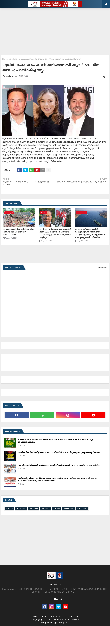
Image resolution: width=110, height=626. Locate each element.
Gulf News (83, 508)
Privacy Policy (71, 616)
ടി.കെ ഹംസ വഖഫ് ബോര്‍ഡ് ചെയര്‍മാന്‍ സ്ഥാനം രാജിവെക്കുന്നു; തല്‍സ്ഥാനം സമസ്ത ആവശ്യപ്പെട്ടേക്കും (55, 440)
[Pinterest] (37, 170)
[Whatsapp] (31, 170)
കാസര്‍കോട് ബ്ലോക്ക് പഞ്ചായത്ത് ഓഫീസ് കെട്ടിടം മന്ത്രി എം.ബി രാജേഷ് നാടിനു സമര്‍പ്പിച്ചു (59, 465)
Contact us (56, 616)
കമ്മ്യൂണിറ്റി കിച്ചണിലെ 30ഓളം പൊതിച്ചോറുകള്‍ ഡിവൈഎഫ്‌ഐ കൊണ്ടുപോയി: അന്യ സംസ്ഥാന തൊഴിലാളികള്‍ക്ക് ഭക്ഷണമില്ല (57, 479)
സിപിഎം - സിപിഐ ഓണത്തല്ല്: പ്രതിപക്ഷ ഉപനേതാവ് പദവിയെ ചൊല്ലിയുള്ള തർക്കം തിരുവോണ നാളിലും (55, 233)
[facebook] (16, 415)
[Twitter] (25, 170)
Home (5, 59)
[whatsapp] (42, 415)
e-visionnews (55, 619)
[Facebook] (19, 170)
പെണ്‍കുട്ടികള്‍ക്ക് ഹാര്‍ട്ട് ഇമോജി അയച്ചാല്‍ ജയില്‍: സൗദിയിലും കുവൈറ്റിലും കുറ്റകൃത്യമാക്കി (59, 452)
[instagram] (68, 415)
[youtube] (93, 415)
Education (69, 508)
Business (22, 508)
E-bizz (57, 508)
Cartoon (34, 508)
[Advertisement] (55, 30)
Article (10, 508)
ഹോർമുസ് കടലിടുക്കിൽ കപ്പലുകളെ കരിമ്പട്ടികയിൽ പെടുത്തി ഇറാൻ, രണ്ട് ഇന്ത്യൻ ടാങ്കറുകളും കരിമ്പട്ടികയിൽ (90, 233)
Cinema (46, 508)
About (44, 616)
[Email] (42, 170)
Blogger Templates (60, 622)
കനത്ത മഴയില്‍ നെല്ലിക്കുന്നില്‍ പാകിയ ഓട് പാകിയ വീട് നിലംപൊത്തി (18, 232)
